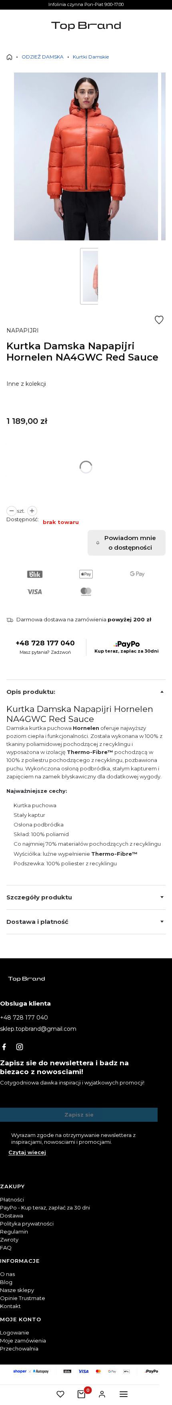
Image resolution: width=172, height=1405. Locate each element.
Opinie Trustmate (22, 1298)
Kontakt (10, 1306)
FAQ (6, 1247)
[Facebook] (4, 1047)
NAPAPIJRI (22, 330)
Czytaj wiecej (27, 1152)
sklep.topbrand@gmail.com (38, 1028)
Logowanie (14, 1332)
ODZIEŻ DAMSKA (43, 57)
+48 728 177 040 (45, 643)
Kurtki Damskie (91, 57)
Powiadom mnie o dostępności (130, 542)
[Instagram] (20, 1047)
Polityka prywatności (27, 1223)
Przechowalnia (19, 1348)
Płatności (12, 1199)
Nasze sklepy (17, 1290)
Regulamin (14, 1231)
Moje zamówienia (23, 1340)
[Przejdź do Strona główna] (9, 57)
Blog (6, 1282)
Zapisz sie (79, 1114)
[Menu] (123, 1394)
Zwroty (9, 1239)
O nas (7, 1274)
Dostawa (11, 1215)
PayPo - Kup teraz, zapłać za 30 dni (45, 1207)
